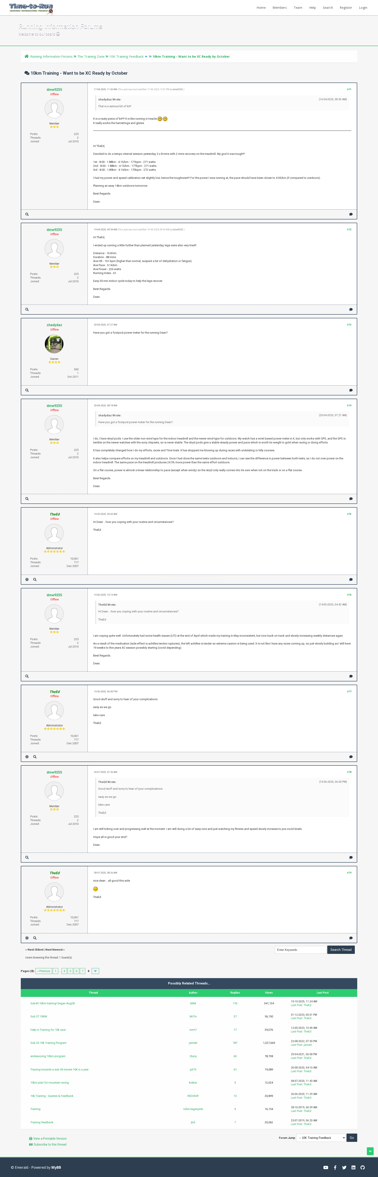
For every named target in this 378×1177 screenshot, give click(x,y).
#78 (349, 772)
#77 (349, 691)
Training (35, 1109)
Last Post (296, 1005)
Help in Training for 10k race (48, 1029)
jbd (193, 1122)
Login (363, 7)
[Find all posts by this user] (27, 214)
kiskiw (193, 1082)
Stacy (193, 1056)
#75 (349, 514)
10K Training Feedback (126, 56)
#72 (349, 229)
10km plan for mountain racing (49, 1082)
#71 (349, 89)
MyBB (56, 1167)
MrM (193, 1003)
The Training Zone (91, 56)
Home (261, 7)
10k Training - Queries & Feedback (52, 1096)
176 (235, 1003)
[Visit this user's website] (27, 579)
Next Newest (54, 949)
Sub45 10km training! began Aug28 (52, 1003)
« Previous (43, 971)
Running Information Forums (51, 56)
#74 (349, 405)
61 (235, 1069)
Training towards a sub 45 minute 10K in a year (59, 1069)
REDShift (193, 1096)
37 (235, 1016)
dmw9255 (54, 90)
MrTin (193, 1016)
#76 (349, 594)
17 (235, 1029)
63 (235, 1056)
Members (280, 7)
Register (346, 7)
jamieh (193, 1042)
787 (235, 1042)
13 (235, 1096)
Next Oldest (35, 949)
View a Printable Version (50, 1138)
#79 (349, 872)
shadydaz (54, 325)
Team (298, 7)
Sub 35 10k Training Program (48, 1042)
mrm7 (193, 1029)
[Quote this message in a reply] (351, 214)
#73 (349, 324)
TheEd (307, 1005)
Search (328, 7)
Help (312, 7)
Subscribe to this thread (50, 1144)
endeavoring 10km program (47, 1056)
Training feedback (41, 1122)
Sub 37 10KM (38, 1016)
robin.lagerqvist (193, 1109)
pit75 (193, 1069)
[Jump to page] (95, 971)
